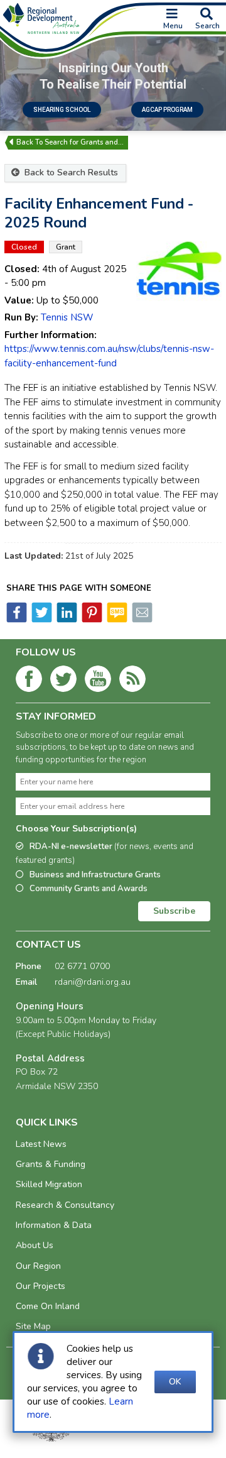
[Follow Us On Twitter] (63, 681)
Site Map (33, 1326)
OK (175, 1382)
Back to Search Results (70, 172)
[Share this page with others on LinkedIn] (66, 619)
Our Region (38, 1266)
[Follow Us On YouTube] (98, 681)
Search (207, 26)
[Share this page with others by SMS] (116, 619)
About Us (34, 1245)
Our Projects (40, 1286)
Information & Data (54, 1225)
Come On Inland (48, 1306)
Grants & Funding (50, 1164)
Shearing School (61, 109)
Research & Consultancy (65, 1205)
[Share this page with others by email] (141, 619)
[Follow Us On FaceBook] (29, 681)
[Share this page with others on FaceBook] (16, 619)
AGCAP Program (167, 109)
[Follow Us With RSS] (132, 681)
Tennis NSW (67, 317)
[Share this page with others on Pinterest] (91, 619)
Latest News (41, 1144)
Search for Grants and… (84, 142)
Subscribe (174, 911)
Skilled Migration (49, 1184)
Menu (173, 26)
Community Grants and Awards (89, 888)
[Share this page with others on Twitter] (41, 619)
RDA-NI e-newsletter (104, 854)
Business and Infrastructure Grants (95, 874)
